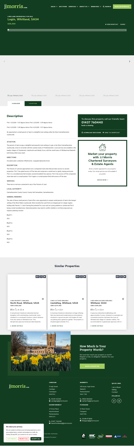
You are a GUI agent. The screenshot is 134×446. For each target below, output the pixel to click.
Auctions (63, 6)
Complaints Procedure (49, 437)
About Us (83, 6)
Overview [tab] (16, 103)
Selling (114, 390)
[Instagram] (119, 401)
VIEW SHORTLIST (112, 24)
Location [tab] (33, 103)
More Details (17, 326)
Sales (53, 6)
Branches (95, 6)
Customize (11, 439)
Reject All (24, 439)
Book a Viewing (87, 125)
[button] (129, 61)
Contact (115, 392)
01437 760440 (92, 122)
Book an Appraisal (122, 6)
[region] (24, 433)
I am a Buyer (116, 387)
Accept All (36, 439)
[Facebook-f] (114, 401)
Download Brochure (92, 132)
